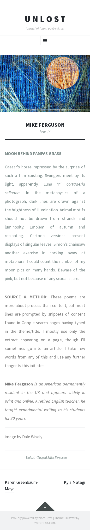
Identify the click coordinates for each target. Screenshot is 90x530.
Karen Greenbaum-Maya (21, 485)
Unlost (30, 457)
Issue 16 (45, 132)
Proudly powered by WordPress (31, 518)
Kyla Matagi (74, 482)
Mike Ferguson (57, 457)
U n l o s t (45, 19)
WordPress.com (44, 523)
